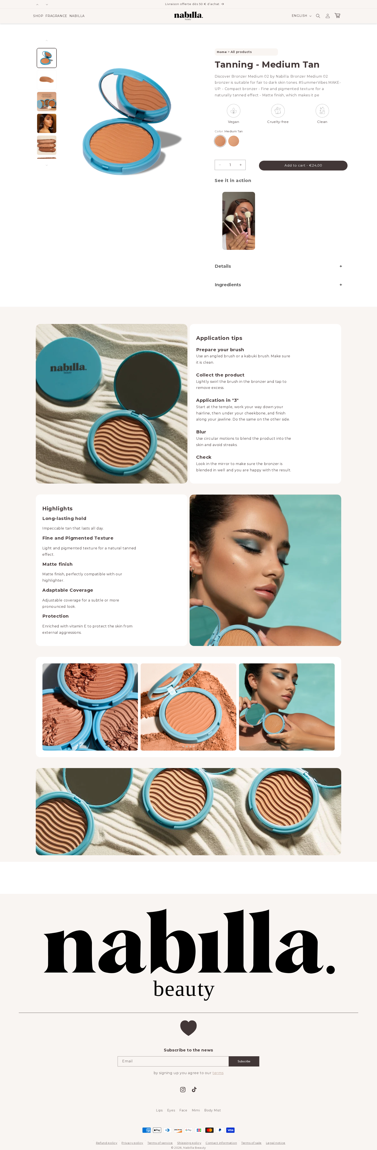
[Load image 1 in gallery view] (47, 58)
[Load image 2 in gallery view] (47, 80)
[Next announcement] (47, 4)
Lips (159, 1110)
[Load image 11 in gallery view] (47, 123)
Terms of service (160, 1143)
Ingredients (228, 284)
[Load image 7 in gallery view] (47, 101)
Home (222, 52)
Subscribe (244, 1061)
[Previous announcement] (37, 4)
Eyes (171, 1110)
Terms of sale (251, 1143)
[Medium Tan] (220, 141)
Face (183, 1110)
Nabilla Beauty (194, 1147)
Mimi (196, 1110)
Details (223, 266)
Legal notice (275, 1143)
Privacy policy (132, 1143)
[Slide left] (47, 40)
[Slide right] (47, 165)
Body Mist (212, 1110)
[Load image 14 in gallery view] (47, 145)
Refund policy (106, 1143)
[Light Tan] (233, 141)
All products (241, 52)
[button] (38, 16)
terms (217, 1073)
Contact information (221, 1143)
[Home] (189, 16)
